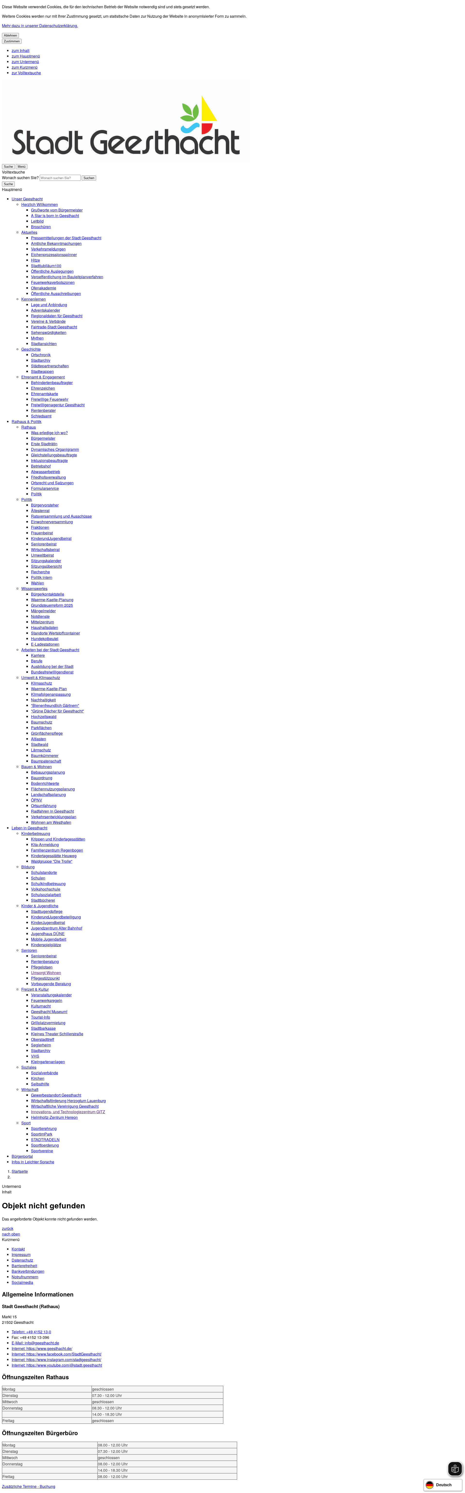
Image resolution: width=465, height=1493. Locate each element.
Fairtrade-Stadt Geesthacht (54, 327)
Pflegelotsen (42, 967)
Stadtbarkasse (43, 1028)
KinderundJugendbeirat (51, 538)
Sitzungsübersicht (46, 566)
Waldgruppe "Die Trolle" (51, 861)
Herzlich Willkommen (39, 204)
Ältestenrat (40, 510)
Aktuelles (29, 232)
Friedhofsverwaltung (48, 477)
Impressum (21, 1254)
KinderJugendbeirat (48, 922)
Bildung (28, 867)
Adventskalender (45, 310)
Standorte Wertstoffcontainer (55, 633)
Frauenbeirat (42, 533)
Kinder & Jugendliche (39, 906)
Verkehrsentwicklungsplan (53, 816)
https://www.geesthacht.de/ (42, 1348)
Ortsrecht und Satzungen (52, 482)
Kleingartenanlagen (48, 1061)
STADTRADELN (45, 1139)
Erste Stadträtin (44, 444)
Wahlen (37, 583)
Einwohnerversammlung (52, 521)
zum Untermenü (25, 61)
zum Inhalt (20, 50)
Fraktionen (40, 527)
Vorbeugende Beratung (51, 983)
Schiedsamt (41, 416)
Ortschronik (41, 354)
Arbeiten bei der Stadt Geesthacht (50, 649)
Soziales (28, 1067)
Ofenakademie (43, 288)
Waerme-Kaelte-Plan (49, 688)
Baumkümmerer (44, 755)
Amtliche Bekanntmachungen (56, 243)
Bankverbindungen (28, 1271)
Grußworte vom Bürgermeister (57, 210)
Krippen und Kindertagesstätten (58, 839)
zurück (7, 1228)
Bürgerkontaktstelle (47, 594)
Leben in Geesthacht (29, 828)
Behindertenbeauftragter (52, 382)
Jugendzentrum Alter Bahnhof (56, 928)
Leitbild (37, 221)
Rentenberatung (45, 961)
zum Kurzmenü (25, 67)
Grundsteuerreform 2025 (52, 605)
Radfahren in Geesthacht (52, 811)
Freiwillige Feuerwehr (49, 399)
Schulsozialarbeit (46, 894)
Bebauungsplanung (48, 772)
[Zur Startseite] (126, 160)
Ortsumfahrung (43, 805)
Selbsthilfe (40, 1084)
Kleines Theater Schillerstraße (57, 1034)
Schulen (38, 878)
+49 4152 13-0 (31, 1331)
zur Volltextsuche (26, 73)
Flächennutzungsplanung (53, 789)
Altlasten (38, 739)
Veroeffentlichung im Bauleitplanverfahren (67, 277)
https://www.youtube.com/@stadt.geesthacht (57, 1365)
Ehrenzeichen (43, 388)
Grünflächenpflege (47, 733)
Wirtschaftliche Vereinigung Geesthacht (65, 1106)
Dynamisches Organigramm (55, 449)
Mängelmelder (43, 611)
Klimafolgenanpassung (51, 694)
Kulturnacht (41, 1006)
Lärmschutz (41, 750)
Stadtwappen (42, 371)
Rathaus (28, 427)
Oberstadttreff (42, 1039)
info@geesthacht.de (35, 1343)
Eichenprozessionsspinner (54, 254)
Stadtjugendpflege (46, 911)
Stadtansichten (44, 343)
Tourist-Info (40, 1017)
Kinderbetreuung (35, 833)
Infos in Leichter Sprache (33, 1162)
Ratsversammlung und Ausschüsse (61, 516)
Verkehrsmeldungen (48, 249)
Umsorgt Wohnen (46, 972)
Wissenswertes (34, 588)
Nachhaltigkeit (43, 700)
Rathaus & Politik (26, 421)
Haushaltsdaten (44, 627)
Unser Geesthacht (27, 199)
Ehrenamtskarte (44, 393)
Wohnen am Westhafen (51, 822)
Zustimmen (12, 41)
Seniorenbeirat (43, 544)
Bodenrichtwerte (45, 783)
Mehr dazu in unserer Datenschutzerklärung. (40, 25)
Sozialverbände (44, 1073)
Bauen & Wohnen (36, 766)
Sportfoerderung (45, 1145)
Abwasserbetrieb (45, 471)
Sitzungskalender (46, 560)
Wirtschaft (29, 1089)
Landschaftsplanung (48, 794)
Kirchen (37, 1078)
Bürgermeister (43, 438)
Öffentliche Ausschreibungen (56, 293)
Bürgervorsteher (45, 505)
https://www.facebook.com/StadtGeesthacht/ (56, 1354)
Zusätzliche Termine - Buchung (28, 1486)
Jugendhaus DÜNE (48, 933)
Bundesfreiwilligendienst (52, 672)
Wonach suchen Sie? (20, 177)
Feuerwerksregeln (46, 1000)
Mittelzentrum (42, 622)
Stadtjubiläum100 (46, 265)
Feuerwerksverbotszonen (53, 282)
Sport (26, 1123)
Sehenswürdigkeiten (48, 332)
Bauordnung (41, 778)
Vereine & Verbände (48, 321)
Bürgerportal (22, 1156)
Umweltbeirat (42, 555)
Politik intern (41, 577)
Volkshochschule (45, 889)
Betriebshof (41, 466)
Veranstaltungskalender (51, 995)
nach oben (11, 1234)
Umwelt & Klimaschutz (40, 677)
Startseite (20, 1171)
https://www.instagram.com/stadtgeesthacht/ (56, 1359)
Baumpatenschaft (46, 761)
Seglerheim (41, 1045)
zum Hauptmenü (26, 56)
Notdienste (40, 616)
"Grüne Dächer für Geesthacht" (57, 711)
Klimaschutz (41, 683)
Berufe (36, 661)
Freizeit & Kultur (35, 989)
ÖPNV (36, 800)
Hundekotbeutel (44, 638)
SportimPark (41, 1134)
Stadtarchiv (40, 360)
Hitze (35, 260)
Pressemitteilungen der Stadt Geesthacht (66, 238)
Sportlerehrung (44, 1128)
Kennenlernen (33, 299)
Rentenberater (43, 410)
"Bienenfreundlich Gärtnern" (55, 705)
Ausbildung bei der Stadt (52, 666)
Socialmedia (22, 1282)
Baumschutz (41, 722)
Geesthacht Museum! (49, 1011)
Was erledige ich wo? (49, 432)
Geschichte (31, 349)
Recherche (40, 572)
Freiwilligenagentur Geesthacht (58, 405)
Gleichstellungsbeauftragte (54, 455)
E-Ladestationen (45, 644)
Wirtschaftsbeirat (45, 549)
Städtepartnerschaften (50, 366)
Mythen (37, 338)
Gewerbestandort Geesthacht (56, 1095)
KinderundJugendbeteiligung (56, 917)
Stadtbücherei (43, 900)
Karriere (38, 655)
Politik (36, 494)
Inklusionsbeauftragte (49, 460)
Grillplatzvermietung (48, 1022)
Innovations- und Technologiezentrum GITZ (68, 1111)
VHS (35, 1056)
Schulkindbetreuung (48, 883)
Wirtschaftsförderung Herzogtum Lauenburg (68, 1100)
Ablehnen (10, 35)
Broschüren (41, 226)
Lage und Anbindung (49, 304)
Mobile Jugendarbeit (48, 939)
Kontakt (18, 1249)
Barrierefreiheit (24, 1265)
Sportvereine (42, 1150)
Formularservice (45, 488)
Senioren (29, 950)
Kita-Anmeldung (45, 844)
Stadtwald (39, 744)
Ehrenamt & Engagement (43, 377)
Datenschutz (22, 1260)
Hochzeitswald (43, 716)
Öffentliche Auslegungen (52, 271)
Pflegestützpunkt (45, 978)
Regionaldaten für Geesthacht (56, 315)
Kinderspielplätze (46, 944)
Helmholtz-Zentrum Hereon (54, 1117)
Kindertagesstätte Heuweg (54, 855)
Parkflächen (41, 727)
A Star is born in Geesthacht (55, 215)
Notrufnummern (25, 1277)
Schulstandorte (44, 872)
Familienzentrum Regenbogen (57, 850)
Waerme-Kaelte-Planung (52, 599)
